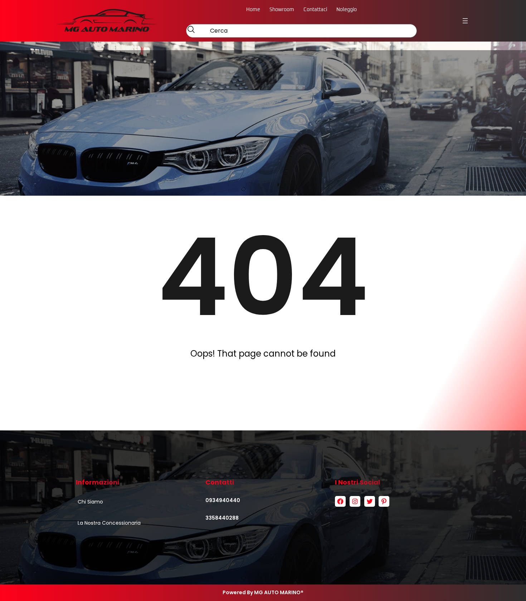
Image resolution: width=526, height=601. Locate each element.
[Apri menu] (465, 20)
